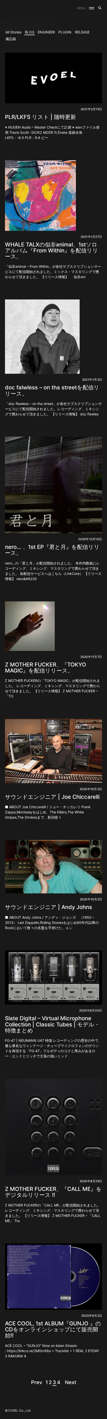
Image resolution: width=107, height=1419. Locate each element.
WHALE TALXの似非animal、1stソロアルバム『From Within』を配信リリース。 (51, 250)
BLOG (29, 32)
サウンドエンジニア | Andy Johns (48, 907)
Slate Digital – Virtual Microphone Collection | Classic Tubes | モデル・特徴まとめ (52, 1024)
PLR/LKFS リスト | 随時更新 (40, 117)
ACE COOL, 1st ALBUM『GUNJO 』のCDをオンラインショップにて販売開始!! (53, 1329)
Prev (36, 1382)
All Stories (13, 32)
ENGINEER (46, 32)
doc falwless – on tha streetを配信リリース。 (52, 390)
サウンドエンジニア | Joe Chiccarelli (52, 797)
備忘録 (10, 39)
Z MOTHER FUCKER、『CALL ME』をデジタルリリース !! (53, 1192)
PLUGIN (64, 32)
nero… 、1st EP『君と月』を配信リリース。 (52, 550)
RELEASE (82, 32)
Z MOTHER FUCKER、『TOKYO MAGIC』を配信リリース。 (45, 667)
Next (70, 1382)
